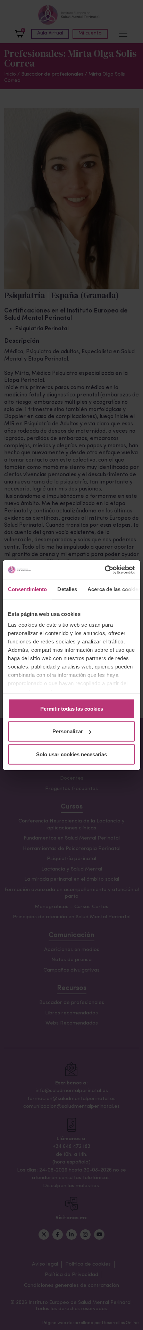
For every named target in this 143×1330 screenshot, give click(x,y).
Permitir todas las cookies (71, 708)
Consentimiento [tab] (27, 589)
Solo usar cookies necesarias (71, 754)
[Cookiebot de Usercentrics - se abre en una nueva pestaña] (104, 569)
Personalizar (67, 731)
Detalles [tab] (67, 589)
